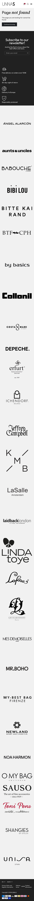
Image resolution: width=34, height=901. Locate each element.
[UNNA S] (8, 4)
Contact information (28, 886)
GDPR (23, 886)
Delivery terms (18, 886)
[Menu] (31, 4)
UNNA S (14, 892)
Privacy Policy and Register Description (7, 886)
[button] (24, 4)
